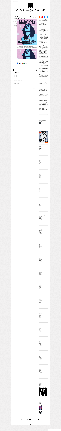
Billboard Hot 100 (40, 28)
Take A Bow (43, 96)
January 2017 (40, 346)
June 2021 (40, 289)
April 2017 (40, 343)
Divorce (44, 41)
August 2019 (40, 313)
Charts (40, 35)
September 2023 (40, 260)
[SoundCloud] (39, 17)
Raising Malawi (46, 84)
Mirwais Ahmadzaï (41, 73)
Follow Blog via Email (42, 118)
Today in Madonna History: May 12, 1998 (19, 70)
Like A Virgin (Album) (43, 63)
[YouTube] (42, 17)
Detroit (44, 40)
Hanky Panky (40, 50)
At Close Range (43, 24)
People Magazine (43, 81)
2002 (39, 178)
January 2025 (40, 243)
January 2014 (40, 385)
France (39, 47)
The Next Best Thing (45, 99)
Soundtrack (46, 93)
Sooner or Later (42, 93)
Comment (34, 88)
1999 (39, 175)
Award (39, 25)
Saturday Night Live (43, 91)
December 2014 (40, 373)
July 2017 (39, 340)
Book (39, 31)
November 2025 (40, 232)
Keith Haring (42, 60)
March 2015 (40, 370)
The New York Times (42, 99)
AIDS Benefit (46, 20)
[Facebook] (44, 17)
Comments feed (40, 402)
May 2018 (39, 329)
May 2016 (39, 355)
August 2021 (40, 287)
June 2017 (40, 341)
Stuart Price (41, 96)
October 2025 (40, 233)
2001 (39, 177)
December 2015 (40, 360)
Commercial (41, 36)
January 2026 (40, 230)
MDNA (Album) (41, 71)
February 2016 (40, 358)
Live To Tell (44, 64)
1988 (39, 163)
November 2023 (40, 258)
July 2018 (39, 327)
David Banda (45, 38)
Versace (44, 105)
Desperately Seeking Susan (41, 40)
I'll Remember (42, 54)
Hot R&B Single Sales (15, 23)
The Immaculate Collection (42, 98)
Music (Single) (42, 75)
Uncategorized (40, 219)
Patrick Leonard (45, 80)
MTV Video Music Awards (42, 74)
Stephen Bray (41, 94)
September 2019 (40, 312)
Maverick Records (45, 70)
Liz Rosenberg (46, 65)
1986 (39, 161)
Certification (42, 34)
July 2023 (39, 262)
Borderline (41, 31)
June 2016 (40, 354)
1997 (39, 173)
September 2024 (40, 247)
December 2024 (40, 244)
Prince (41, 84)
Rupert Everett (40, 91)
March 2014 (40, 383)
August (39, 206)
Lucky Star (40, 68)
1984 (39, 159)
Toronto (40, 102)
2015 (39, 192)
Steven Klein (40, 95)
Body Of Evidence (46, 30)
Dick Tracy (47, 40)
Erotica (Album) (43, 44)
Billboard (15, 20)
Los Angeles (42, 66)
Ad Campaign (42, 20)
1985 (39, 160)
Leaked (43, 61)
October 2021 (40, 285)
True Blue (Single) (41, 103)
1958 (39, 151)
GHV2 (46, 48)
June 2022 (40, 276)
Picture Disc (44, 82)
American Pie (42, 23)
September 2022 (40, 273)
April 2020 (40, 304)
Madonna (41, 69)
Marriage (39, 70)
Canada (45, 32)
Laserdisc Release (41, 61)
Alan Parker (40, 21)
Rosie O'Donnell (45, 90)
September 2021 (40, 286)
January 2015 (40, 372)
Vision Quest (42, 106)
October (39, 217)
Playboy (47, 82)
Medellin (44, 72)
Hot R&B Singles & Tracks (15, 25)
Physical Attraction (41, 82)
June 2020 (40, 302)
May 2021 (39, 290)
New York (40, 76)
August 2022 (40, 274)
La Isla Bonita (44, 60)
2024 (39, 202)
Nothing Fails (45, 77)
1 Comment (15, 27)
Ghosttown (45, 48)
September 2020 (40, 299)
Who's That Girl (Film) (42, 107)
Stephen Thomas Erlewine (46, 94)
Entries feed (40, 401)
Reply (34, 75)
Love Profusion (45, 67)
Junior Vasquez (41, 59)
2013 (39, 190)
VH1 (45, 105)
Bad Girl (46, 25)
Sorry (44, 93)
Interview (41, 56)
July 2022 (39, 275)
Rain (44, 84)
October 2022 (40, 272)
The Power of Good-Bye (41, 100)
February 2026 (40, 229)
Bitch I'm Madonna (42, 29)
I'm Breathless (45, 54)
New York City (42, 76)
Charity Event (45, 34)
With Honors (44, 110)
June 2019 (40, 315)
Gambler (46, 47)
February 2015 (40, 371)
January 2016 (40, 359)
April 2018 (40, 330)
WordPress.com (40, 403)
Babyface (44, 25)
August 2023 (40, 261)
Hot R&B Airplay (15, 22)
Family (44, 46)
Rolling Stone (41, 90)
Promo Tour (43, 84)
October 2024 (40, 246)
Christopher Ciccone (44, 35)
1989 (39, 164)
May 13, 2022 (15, 18)
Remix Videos (43, 87)
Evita (43, 45)
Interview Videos (44, 56)
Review (40, 88)
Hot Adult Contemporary (15, 21)
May (16, 19)
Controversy (44, 37)
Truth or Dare (44, 103)
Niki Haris (45, 76)
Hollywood (45, 51)
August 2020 (40, 300)
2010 (39, 187)
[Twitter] (47, 17)
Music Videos (46, 75)
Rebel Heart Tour (42, 86)
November (40, 216)
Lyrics (41, 68)
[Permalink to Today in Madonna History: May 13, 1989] (16, 16)
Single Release (41, 92)
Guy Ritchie (46, 49)
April (39, 205)
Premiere (40, 83)
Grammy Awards (40, 49)
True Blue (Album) (45, 102)
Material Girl (42, 70)
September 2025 (40, 234)
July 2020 (39, 301)
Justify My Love (44, 59)
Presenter (41, 83)
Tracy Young (42, 102)
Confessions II (43, 36)
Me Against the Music (41, 72)
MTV (46, 73)
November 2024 (40, 245)
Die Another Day (41, 41)
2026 (39, 204)
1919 (39, 149)
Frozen (44, 47)
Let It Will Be (46, 61)
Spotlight (39, 94)
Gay (47, 47)
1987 (39, 162)
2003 (39, 179)
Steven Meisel (42, 95)
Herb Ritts (41, 51)
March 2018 (40, 331)
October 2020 (40, 298)
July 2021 (39, 288)
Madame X (43, 68)
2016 (39, 193)
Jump (39, 59)
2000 (39, 176)
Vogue (45, 106)
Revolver (41, 88)
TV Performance (43, 104)
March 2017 (40, 344)
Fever (47, 46)
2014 (39, 191)
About (31, 13)
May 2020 (39, 303)
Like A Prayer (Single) (15, 25)
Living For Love (42, 65)
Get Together (42, 48)
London (40, 66)
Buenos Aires (46, 31)
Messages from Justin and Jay (41, 215)
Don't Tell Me (43, 42)
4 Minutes (40, 20)
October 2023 (40, 259)
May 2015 (39, 368)
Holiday (43, 51)
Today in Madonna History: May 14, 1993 (31, 70)
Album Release (42, 21)
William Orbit (41, 110)
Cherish (41, 35)
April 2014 (40, 382)
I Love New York (43, 55)
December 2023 (40, 257)
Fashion (45, 46)
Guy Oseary (43, 49)
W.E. (46, 106)
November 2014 (40, 374)
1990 (39, 165)
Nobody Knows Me (42, 77)
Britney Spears (43, 31)
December (39, 207)
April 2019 (40, 317)
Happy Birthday (43, 50)
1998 (39, 174)
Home (29, 13)
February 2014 (40, 384)
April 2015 (40, 369)
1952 (39, 150)
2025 (39, 203)
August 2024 (40, 248)
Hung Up (40, 54)
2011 (39, 188)
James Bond (45, 57)
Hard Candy (46, 50)
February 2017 (40, 345)
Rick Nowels (44, 89)
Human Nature (46, 53)
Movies (45, 73)
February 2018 (40, 332)
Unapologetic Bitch (42, 105)
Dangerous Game (42, 38)
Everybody (42, 45)
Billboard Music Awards (44, 28)
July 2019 (39, 314)
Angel (41, 24)
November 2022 (40, 271)
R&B (16, 26)
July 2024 (39, 249)
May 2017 (39, 342)
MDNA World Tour (45, 71)
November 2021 (40, 284)
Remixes (39, 87)
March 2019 (40, 318)
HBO (39, 51)
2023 (39, 201)
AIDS (44, 20)
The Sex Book (45, 100)
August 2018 (40, 326)
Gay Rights (40, 48)
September (40, 218)
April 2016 (40, 356)
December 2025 (40, 231)
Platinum (45, 82)
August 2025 (40, 235)
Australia (46, 24)
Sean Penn (46, 91)
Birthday (39, 29)
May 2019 (39, 316)
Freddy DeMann (41, 47)
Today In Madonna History (30, 9)
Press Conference (44, 83)
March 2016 (40, 357)
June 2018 (40, 328)
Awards (41, 25)
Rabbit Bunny (19, 75)
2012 (39, 189)
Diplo (43, 41)
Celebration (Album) (43, 33)
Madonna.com (43, 69)
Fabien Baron (42, 46)
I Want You (43, 57)
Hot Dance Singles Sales (42, 53)
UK (45, 104)
